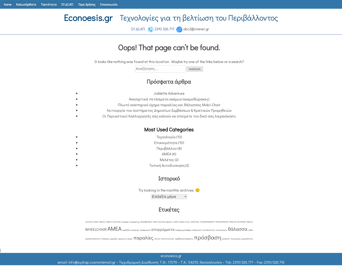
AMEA (96, 221)
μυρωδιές (114, 238)
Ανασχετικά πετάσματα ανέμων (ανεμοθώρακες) (169, 98)
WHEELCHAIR (96, 229)
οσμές (130, 238)
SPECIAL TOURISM (237, 221)
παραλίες (143, 237)
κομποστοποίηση (93, 238)
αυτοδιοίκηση (209, 230)
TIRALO (249, 221)
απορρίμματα (163, 229)
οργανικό (122, 238)
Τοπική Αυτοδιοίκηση (166, 165)
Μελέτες (167, 159)
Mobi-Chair (185, 221)
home (7, 4)
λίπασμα (105, 238)
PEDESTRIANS (221, 221)
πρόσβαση (207, 237)
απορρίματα (145, 230)
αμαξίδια (126, 230)
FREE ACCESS (159, 221)
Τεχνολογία (166, 136)
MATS (176, 221)
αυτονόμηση (221, 230)
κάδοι (250, 230)
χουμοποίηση (247, 238)
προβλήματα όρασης (184, 238)
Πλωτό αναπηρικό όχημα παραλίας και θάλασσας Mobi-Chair (169, 104)
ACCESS (89, 221)
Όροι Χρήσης (87, 4)
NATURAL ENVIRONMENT (203, 221)
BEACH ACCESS (114, 221)
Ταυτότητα (49, 4)
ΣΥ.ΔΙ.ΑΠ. (67, 4)
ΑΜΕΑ (166, 153)
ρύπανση (226, 238)
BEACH (103, 221)
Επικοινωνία (108, 4)
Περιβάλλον (167, 148)
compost (124, 221)
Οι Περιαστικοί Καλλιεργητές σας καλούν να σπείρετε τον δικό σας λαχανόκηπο (169, 115)
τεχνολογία (235, 238)
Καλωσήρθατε (26, 4)
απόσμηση (197, 230)
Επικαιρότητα (166, 142)
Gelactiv (169, 221)
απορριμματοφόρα (183, 230)
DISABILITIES (146, 221)
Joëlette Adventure (169, 93)
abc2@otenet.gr (196, 28)
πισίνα (157, 238)
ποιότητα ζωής (167, 238)
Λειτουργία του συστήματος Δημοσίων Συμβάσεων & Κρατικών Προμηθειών (169, 110)
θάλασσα (237, 229)
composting (134, 221)
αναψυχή (135, 230)
